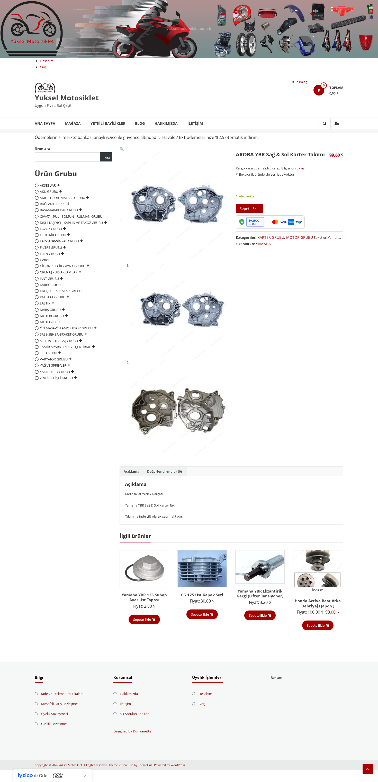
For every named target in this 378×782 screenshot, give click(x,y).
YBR (239, 244)
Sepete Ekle (249, 208)
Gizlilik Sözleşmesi (54, 723)
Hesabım (46, 61)
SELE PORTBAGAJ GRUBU (59, 340)
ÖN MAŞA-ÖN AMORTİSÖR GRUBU (66, 328)
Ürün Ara (42, 149)
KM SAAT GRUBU (52, 297)
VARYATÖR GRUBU (54, 359)
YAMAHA (263, 243)
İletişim (195, 123)
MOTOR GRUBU (299, 237)
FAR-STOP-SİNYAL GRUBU (59, 241)
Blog (140, 123)
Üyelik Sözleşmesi (54, 713)
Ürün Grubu (56, 173)
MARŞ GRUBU (50, 309)
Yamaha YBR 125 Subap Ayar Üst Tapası (144, 597)
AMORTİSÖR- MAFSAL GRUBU (62, 197)
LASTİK (45, 303)
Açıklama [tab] (131, 471)
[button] (122, 149)
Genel (44, 260)
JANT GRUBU (49, 278)
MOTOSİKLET (50, 322)
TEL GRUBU (48, 353)
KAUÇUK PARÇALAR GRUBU (61, 291)
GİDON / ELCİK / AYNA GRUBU (62, 266)
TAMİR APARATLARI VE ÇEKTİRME (65, 347)
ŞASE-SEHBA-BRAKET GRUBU (61, 334)
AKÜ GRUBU (49, 191)
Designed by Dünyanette (132, 731)
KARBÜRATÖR (50, 284)
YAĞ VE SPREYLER (53, 365)
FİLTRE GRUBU (51, 247)
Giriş (43, 67)
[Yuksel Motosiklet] (189, 29)
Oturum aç (299, 82)
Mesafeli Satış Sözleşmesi (60, 703)
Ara (107, 157)
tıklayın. (302, 168)
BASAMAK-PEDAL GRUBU (59, 210)
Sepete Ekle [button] (142, 619)
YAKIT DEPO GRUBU (55, 371)
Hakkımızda (166, 123)
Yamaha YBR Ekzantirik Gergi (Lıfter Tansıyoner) (260, 593)
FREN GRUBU (50, 253)
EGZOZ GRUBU (51, 228)
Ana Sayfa (45, 123)
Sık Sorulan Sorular (134, 713)
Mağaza (73, 123)
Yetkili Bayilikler (108, 123)
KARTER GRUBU (270, 237)
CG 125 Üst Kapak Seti (202, 594)
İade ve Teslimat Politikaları (62, 693)
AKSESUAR (48, 185)
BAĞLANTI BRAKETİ (54, 204)
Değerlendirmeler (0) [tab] (164, 471)
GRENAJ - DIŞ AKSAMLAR (58, 272)
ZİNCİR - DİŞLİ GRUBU (56, 378)
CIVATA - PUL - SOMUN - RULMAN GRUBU (71, 216)
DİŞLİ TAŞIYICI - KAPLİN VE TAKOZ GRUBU (71, 222)
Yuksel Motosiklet (67, 97)
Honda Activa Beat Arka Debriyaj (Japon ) (318, 603)
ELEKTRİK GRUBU (53, 235)
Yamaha (334, 237)
